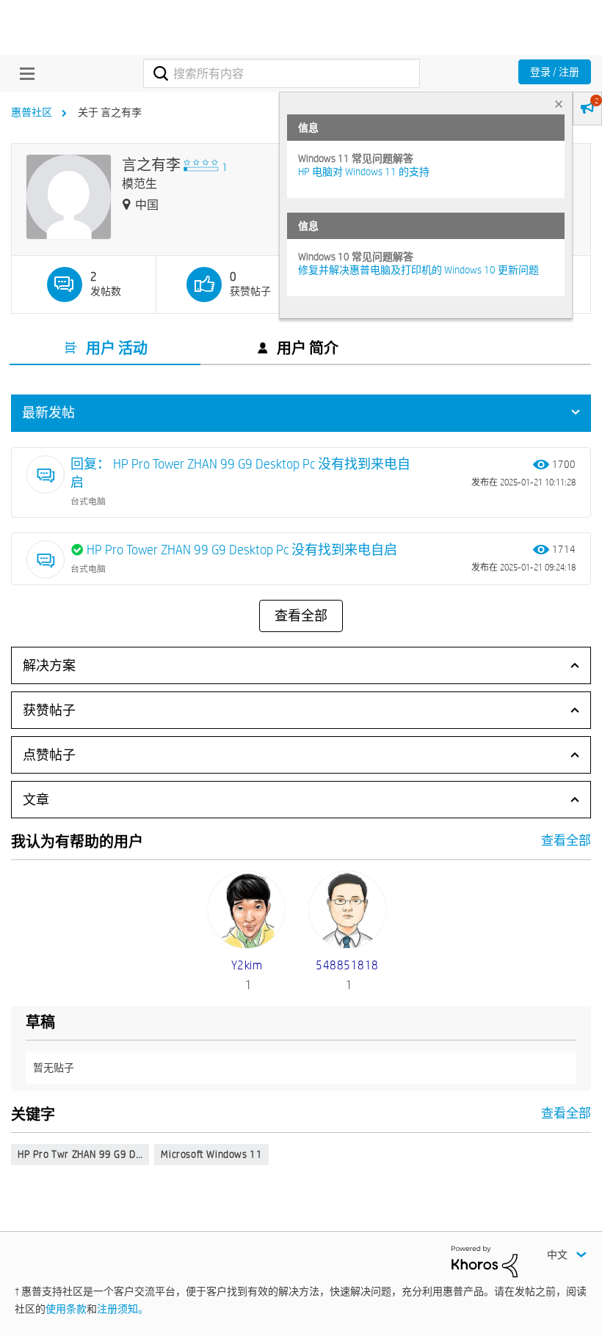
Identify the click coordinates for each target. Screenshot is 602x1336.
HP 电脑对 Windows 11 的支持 (363, 171)
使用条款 (66, 1308)
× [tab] (559, 103)
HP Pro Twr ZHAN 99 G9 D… (80, 1154)
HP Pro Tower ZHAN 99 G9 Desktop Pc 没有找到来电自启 (242, 549)
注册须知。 (122, 1308)
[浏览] (23, 73)
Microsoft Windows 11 (211, 1154)
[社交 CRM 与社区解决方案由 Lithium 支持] (485, 1260)
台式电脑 (88, 501)
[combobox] (281, 73)
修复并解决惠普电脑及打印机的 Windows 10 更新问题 (418, 269)
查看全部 (301, 616)
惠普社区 (31, 112)
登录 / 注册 (554, 71)
